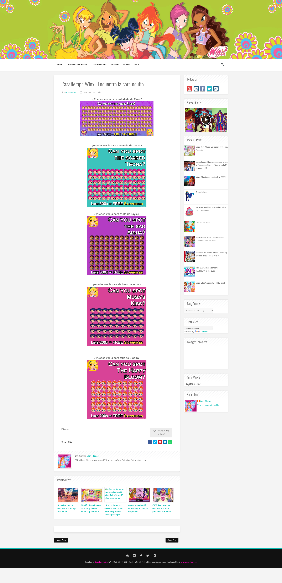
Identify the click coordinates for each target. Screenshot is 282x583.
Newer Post (61, 540)
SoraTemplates (101, 562)
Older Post (172, 540)
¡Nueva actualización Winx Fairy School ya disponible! (138, 508)
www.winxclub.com (189, 562)
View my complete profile (208, 405)
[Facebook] (202, 88)
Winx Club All (93, 456)
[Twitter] (209, 88)
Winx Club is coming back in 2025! (211, 177)
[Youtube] (189, 88)
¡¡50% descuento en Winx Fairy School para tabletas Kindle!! (161, 508)
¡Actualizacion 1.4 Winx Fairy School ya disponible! (66, 508)
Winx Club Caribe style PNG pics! (210, 283)
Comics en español (204, 222)
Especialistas (202, 192)
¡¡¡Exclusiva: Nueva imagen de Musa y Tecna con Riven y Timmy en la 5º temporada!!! (212, 165)
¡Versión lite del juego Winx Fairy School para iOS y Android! (91, 508)
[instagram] (196, 88)
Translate (204, 332)
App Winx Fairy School (161, 432)
